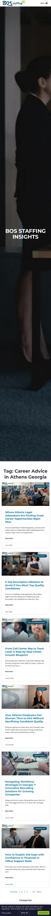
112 (33, 892)
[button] (42, 3)
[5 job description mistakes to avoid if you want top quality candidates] (25, 564)
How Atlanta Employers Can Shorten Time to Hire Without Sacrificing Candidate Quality (24, 718)
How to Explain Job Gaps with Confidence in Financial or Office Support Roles (24, 858)
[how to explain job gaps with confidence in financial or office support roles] (25, 836)
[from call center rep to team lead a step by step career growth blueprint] (25, 630)
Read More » (9, 538)
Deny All (24, 913)
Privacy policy (6, 913)
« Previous (13, 892)
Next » (39, 892)
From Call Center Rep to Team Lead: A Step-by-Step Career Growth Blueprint (24, 651)
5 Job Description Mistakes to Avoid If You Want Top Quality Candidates (24, 585)
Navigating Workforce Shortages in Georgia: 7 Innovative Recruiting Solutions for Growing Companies (20, 788)
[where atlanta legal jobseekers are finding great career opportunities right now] (25, 494)
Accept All (43, 913)
